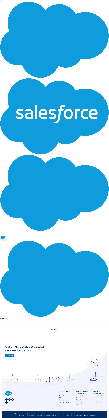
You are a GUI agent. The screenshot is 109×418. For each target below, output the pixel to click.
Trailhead (78, 400)
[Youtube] (6, 402)
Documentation (80, 393)
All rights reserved (29, 413)
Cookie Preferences (78, 415)
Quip (60, 406)
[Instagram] (6, 399)
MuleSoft (61, 395)
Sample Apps (79, 402)
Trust (58, 415)
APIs (77, 397)
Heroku (61, 393)
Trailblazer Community (98, 393)
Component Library (81, 395)
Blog (94, 400)
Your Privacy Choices (91, 415)
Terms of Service (21, 415)
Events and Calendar (98, 395)
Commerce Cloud (63, 400)
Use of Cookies (69, 415)
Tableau (61, 397)
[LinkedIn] (12, 399)
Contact (62, 415)
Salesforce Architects (98, 404)
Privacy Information (41, 415)
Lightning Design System (65, 402)
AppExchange (79, 404)
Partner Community (97, 397)
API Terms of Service (31, 415)
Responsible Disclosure (51, 415)
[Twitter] (9, 399)
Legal (15, 415)
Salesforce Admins (97, 402)
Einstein (61, 404)
